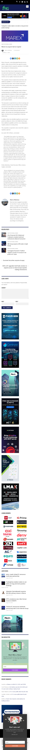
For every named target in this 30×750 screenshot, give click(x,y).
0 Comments (17, 50)
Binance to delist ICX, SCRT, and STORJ (16, 684)
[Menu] (2, 2)
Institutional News (7, 44)
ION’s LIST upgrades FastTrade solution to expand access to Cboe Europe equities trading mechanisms (15, 267)
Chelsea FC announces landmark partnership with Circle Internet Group (17, 607)
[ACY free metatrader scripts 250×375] (10, 424)
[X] (13, 58)
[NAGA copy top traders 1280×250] (15, 18)
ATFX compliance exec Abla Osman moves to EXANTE (16, 600)
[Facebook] (11, 58)
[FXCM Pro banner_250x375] (10, 339)
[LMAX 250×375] (10, 509)
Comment (4, 288)
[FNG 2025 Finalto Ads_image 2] (12, 631)
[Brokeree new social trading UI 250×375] (10, 481)
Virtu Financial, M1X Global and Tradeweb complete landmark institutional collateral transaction (16, 237)
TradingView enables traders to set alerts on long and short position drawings (16, 583)
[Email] (17, 58)
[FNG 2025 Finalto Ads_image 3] (10, 395)
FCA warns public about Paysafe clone (19, 691)
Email (17, 301)
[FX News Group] (6, 10)
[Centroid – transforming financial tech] (10, 367)
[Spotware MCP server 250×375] (10, 452)
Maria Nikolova (8, 50)
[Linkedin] (15, 58)
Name (3, 301)
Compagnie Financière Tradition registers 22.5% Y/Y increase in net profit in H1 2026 (16, 252)
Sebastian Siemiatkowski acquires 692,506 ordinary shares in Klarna (16, 592)
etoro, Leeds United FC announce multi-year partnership (16, 575)
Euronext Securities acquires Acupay (13, 260)
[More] (19, 58)
